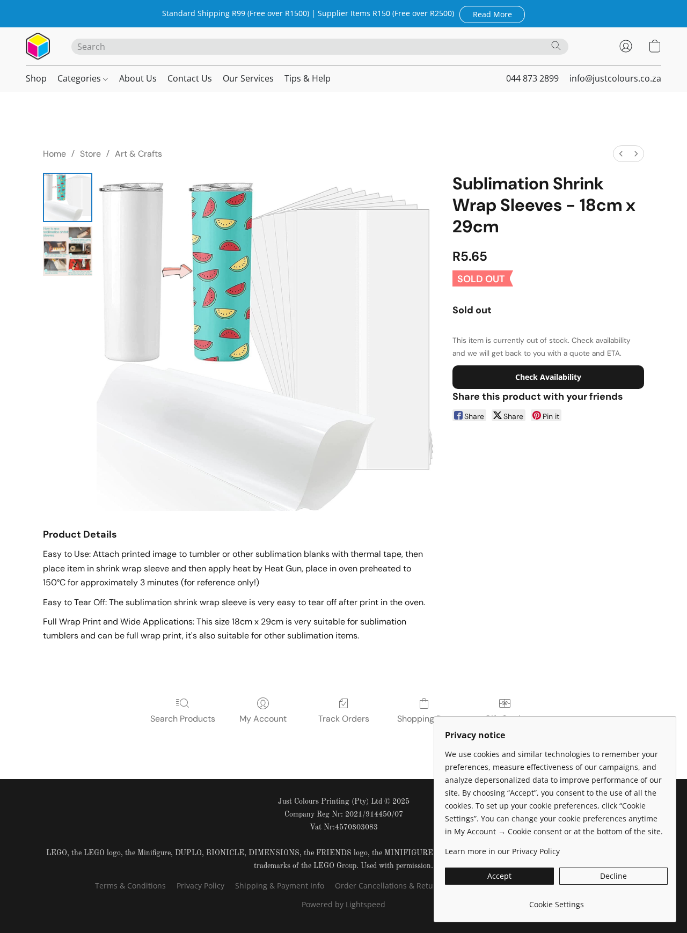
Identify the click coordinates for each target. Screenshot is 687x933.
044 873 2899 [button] (532, 78)
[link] (556, 900)
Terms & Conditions (130, 885)
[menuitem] (620, 153)
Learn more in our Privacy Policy (502, 851)
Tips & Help (307, 78)
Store (90, 153)
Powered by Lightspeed (343, 904)
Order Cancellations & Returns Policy (401, 885)
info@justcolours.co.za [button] (615, 78)
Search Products (182, 718)
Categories (80, 78)
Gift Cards (505, 718)
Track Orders (343, 718)
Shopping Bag (424, 718)
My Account (263, 718)
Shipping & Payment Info (279, 885)
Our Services (248, 78)
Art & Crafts (138, 153)
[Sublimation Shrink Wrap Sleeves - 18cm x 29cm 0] (67, 197)
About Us (138, 78)
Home (54, 153)
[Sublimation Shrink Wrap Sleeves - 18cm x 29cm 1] (67, 251)
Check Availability (548, 377)
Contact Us (189, 78)
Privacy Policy (200, 885)
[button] (492, 14)
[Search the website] (556, 45)
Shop (36, 78)
